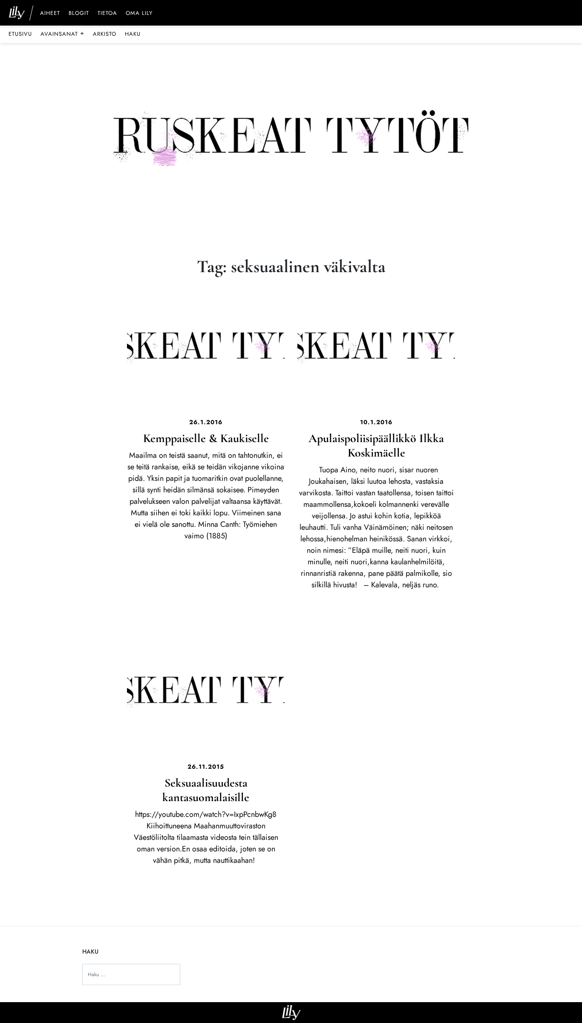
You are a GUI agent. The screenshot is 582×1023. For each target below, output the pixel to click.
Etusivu (20, 34)
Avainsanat (62, 33)
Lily (291, 1012)
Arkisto (104, 34)
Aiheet (50, 13)
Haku (133, 34)
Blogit (79, 13)
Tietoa (107, 13)
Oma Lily (139, 13)
